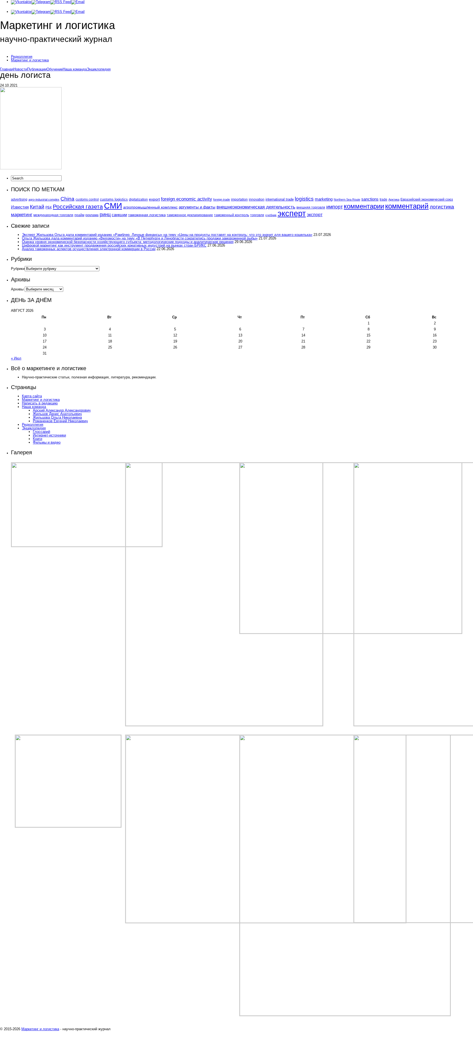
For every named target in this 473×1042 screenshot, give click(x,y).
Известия (20, 207)
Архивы (17, 289)
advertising (19, 199)
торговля (257, 215)
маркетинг (21, 214)
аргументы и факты (197, 207)
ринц (105, 214)
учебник (270, 215)
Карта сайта (32, 396)
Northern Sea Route (347, 199)
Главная (6, 69)
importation (239, 199)
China (67, 199)
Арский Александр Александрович (62, 410)
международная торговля (53, 215)
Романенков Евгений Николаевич (60, 421)
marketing (324, 199)
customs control (87, 199)
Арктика (393, 199)
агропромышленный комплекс (150, 207)
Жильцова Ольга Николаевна (57, 417)
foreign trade (221, 199)
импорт (334, 207)
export (154, 199)
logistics (304, 199)
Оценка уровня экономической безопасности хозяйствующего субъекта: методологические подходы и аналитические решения (127, 242)
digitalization (138, 199)
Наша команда (75, 69)
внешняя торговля (310, 207)
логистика (442, 207)
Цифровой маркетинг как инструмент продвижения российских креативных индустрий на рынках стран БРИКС (114, 245)
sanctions (370, 199)
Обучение (55, 69)
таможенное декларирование (190, 215)
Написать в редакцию (40, 403)
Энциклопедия (99, 69)
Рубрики (18, 269)
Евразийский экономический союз (426, 199)
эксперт (292, 213)
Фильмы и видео (46, 442)
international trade (280, 199)
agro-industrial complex (43, 199)
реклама (92, 215)
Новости (20, 69)
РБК (48, 207)
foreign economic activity (186, 199)
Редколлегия (21, 57)
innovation (256, 199)
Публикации (37, 69)
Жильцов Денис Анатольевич (57, 414)
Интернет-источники (49, 435)
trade (383, 199)
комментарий (407, 206)
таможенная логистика (147, 215)
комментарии (364, 206)
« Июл (16, 358)
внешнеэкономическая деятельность (256, 207)
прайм (79, 215)
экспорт (314, 214)
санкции (119, 215)
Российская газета (78, 206)
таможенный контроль (231, 215)
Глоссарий (41, 432)
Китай (37, 207)
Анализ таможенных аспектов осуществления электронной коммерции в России (88, 249)
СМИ (113, 205)
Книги (37, 439)
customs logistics (114, 199)
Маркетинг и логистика (30, 60)
